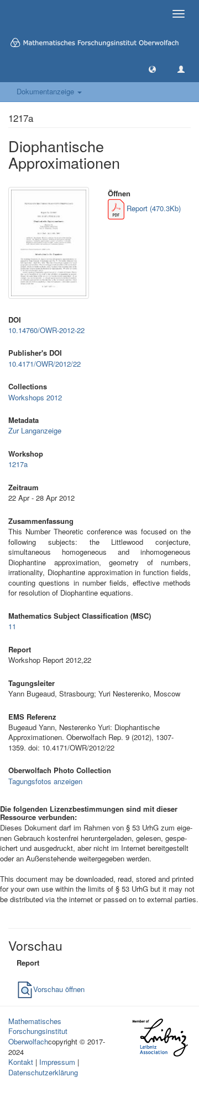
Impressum (57, 1062)
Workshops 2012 (35, 397)
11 (12, 626)
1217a (18, 464)
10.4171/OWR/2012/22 (44, 363)
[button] (152, 69)
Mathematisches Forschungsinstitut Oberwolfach (37, 1031)
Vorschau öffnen (59, 989)
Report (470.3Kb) (152, 208)
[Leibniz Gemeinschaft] (159, 1037)
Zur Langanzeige (34, 430)
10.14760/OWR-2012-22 (46, 330)
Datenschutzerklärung (43, 1072)
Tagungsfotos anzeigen (45, 781)
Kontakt (20, 1062)
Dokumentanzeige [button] (46, 91)
